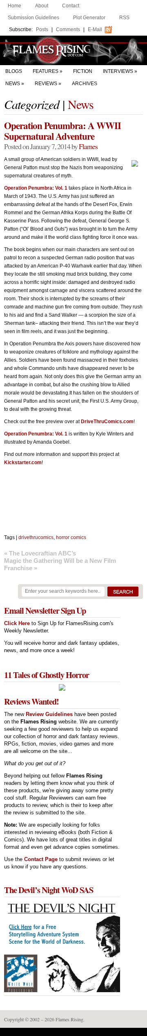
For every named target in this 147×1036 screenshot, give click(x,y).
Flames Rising (73, 50)
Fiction (82, 71)
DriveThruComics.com (107, 421)
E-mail (95, 29)
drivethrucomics (35, 537)
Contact (70, 6)
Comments (68, 29)
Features (45, 71)
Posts (42, 29)
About (41, 6)
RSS (124, 17)
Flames (88, 146)
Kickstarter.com (23, 462)
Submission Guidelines (33, 17)
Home (14, 6)
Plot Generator (89, 17)
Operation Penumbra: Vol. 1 (35, 188)
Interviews (118, 71)
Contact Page (41, 859)
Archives (84, 83)
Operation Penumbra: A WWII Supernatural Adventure (62, 130)
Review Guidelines (49, 714)
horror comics (71, 537)
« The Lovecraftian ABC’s (40, 553)
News (12, 83)
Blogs (13, 71)
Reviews (46, 83)
